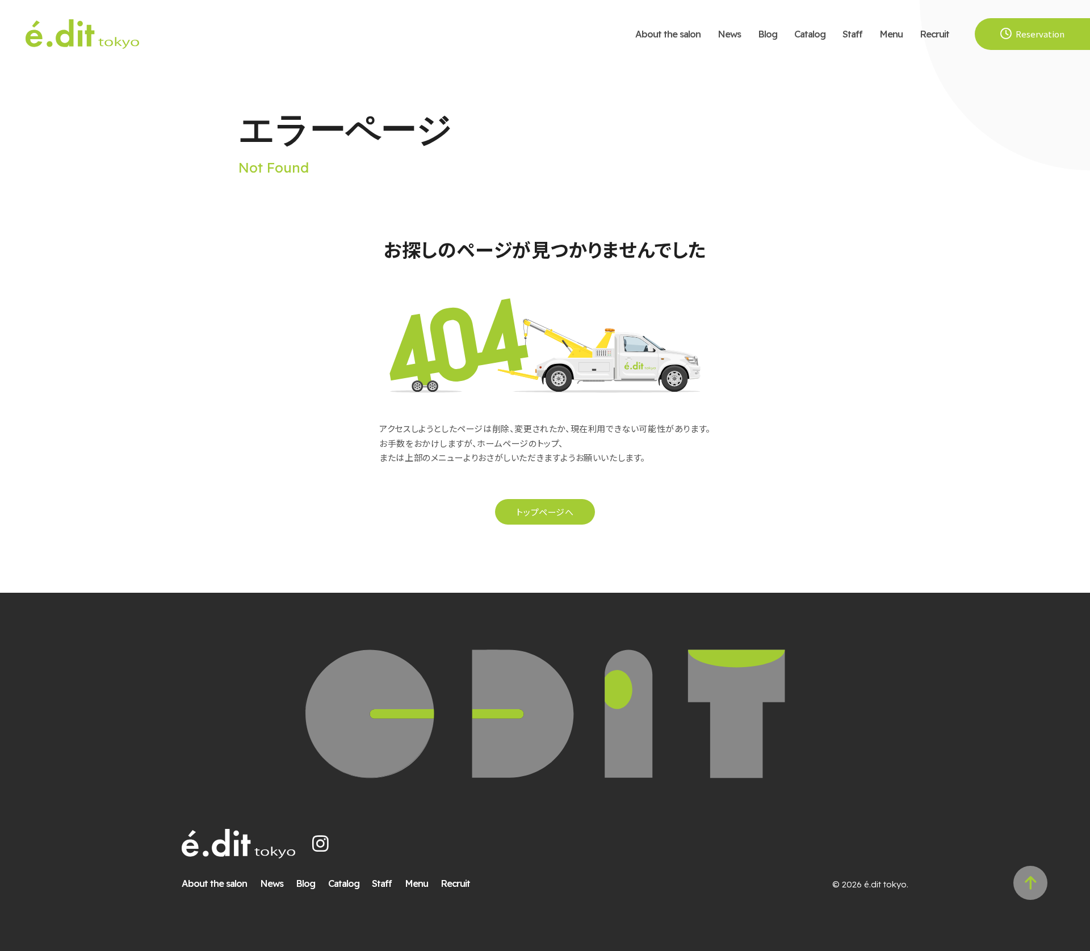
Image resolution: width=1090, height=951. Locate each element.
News (729, 34)
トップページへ (544, 512)
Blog (767, 34)
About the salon (668, 34)
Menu (891, 34)
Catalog (809, 34)
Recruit (934, 34)
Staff (852, 34)
